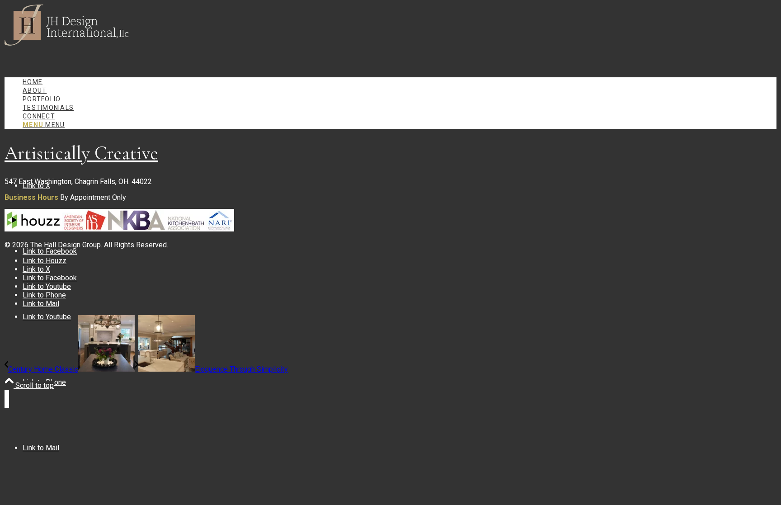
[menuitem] (399, 81)
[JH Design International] (72, 47)
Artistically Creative (81, 153)
